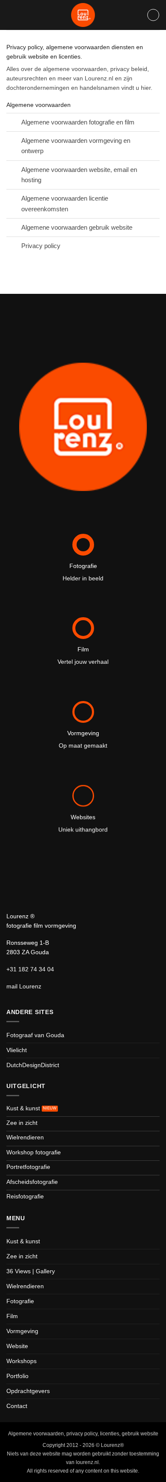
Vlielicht (16, 1050)
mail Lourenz (23, 986)
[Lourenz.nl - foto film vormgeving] (83, 15)
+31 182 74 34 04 (30, 969)
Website (17, 1346)
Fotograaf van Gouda (35, 1035)
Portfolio (17, 1376)
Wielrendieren (25, 1286)
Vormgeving (22, 1331)
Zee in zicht (21, 1256)
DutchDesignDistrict (32, 1065)
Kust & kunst (23, 1241)
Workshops (21, 1361)
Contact (16, 1406)
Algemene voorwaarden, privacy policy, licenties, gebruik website (83, 1434)
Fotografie (20, 1301)
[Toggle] (13, 123)
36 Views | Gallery (30, 1271)
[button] (153, 15)
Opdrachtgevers (28, 1391)
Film (12, 1316)
